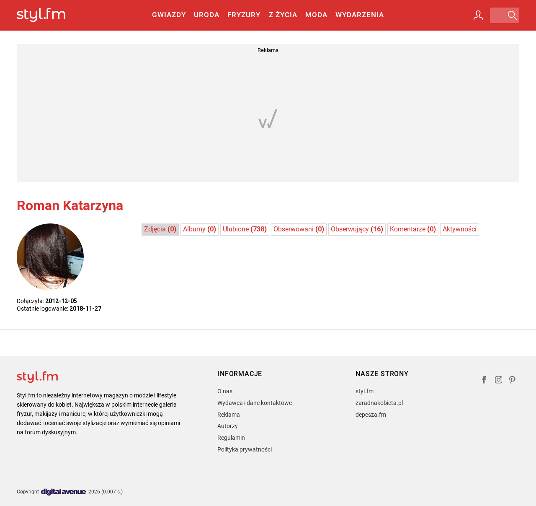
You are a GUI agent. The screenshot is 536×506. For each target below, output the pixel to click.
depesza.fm (371, 414)
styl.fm (365, 391)
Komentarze (413, 229)
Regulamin (231, 437)
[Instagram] (498, 381)
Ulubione (245, 229)
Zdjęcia (160, 229)
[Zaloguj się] (478, 15)
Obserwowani (298, 229)
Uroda (206, 14)
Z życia (283, 14)
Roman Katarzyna (70, 205)
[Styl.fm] (50, 15)
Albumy (199, 229)
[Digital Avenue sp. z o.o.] (63, 492)
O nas (224, 391)
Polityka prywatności (244, 449)
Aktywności (460, 229)
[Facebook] (484, 381)
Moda (316, 14)
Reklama (228, 414)
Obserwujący (357, 229)
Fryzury (243, 14)
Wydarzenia (359, 14)
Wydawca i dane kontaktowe (254, 403)
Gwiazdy (169, 14)
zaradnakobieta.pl (379, 403)
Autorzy (227, 426)
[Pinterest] (513, 381)
